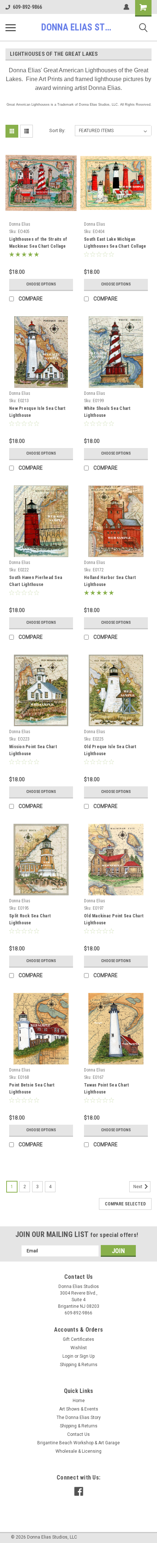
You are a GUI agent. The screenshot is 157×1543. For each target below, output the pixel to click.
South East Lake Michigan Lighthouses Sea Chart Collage (115, 243)
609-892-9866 (27, 7)
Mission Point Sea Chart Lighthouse (33, 750)
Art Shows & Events (78, 1409)
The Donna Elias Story (79, 1417)
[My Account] (126, 7)
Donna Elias (19, 224)
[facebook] (78, 1491)
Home (79, 1400)
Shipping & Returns (78, 1364)
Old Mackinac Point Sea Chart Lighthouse (113, 919)
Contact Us (78, 1434)
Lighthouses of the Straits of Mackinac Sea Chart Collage (38, 243)
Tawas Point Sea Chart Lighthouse (106, 1088)
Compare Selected (125, 1204)
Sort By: (57, 130)
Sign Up (87, 1356)
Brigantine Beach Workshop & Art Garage (78, 1442)
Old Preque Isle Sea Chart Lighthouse (110, 750)
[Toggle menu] (10, 27)
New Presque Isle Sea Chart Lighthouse (37, 412)
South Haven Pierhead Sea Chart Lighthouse (35, 581)
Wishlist (78, 1347)
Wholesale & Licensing (78, 1451)
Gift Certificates (78, 1339)
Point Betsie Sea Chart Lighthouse (32, 1088)
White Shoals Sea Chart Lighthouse (107, 412)
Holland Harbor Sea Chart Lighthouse (110, 581)
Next (138, 1186)
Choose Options (41, 284)
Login (67, 1356)
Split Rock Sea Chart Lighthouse (30, 919)
